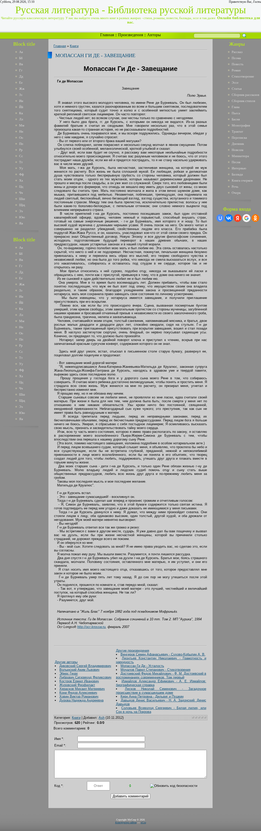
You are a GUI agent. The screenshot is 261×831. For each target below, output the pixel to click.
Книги (74, 46)
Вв (21, 64)
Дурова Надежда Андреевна (81, 700)
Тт (21, 162)
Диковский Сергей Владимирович (85, 666)
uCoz (143, 822)
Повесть (237, 64)
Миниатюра (240, 156)
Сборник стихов (243, 101)
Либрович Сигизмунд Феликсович (85, 677)
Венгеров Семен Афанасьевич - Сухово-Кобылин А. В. (163, 654)
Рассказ (237, 52)
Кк (21, 113)
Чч (21, 193)
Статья (237, 89)
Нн (21, 131)
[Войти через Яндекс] (237, 218)
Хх (21, 180)
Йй (21, 107)
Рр (21, 150)
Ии (21, 101)
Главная (107, 35)
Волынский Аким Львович (79, 670)
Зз (20, 95)
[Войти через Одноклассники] (255, 218)
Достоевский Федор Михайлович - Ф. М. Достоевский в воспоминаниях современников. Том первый (161, 675)
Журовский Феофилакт (77, 685)
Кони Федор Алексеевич (78, 693)
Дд (21, 76)
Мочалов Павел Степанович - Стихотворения (155, 670)
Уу (21, 168)
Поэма (236, 58)
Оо (21, 138)
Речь (235, 186)
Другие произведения (132, 650)
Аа (21, 52)
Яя (21, 223)
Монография (241, 125)
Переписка (239, 138)
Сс (21, 156)
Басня (236, 119)
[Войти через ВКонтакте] (229, 218)
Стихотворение (243, 76)
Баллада (237, 174)
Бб (21, 58)
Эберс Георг (68, 673)
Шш (22, 199)
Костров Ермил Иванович (79, 681)
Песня (236, 162)
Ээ (21, 211)
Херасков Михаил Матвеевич (82, 689)
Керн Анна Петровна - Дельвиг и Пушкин (152, 696)
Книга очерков (242, 180)
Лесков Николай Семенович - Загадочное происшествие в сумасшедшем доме (161, 691)
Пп (21, 144)
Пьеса (236, 113)
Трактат (237, 131)
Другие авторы (66, 662)
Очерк (236, 193)
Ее (21, 82)
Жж (21, 89)
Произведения (130, 35)
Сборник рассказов (245, 95)
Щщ (22, 205)
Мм (21, 125)
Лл (21, 119)
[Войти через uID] (220, 218)
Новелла (237, 150)
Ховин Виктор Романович (78, 696)
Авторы (154, 35)
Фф (21, 174)
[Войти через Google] (246, 218)
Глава (236, 107)
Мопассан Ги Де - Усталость (142, 666)
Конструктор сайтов (126, 822)
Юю (22, 217)
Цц (21, 186)
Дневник (238, 144)
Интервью (239, 168)
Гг (20, 70)
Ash (102, 718)
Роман (236, 70)
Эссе (235, 82)
